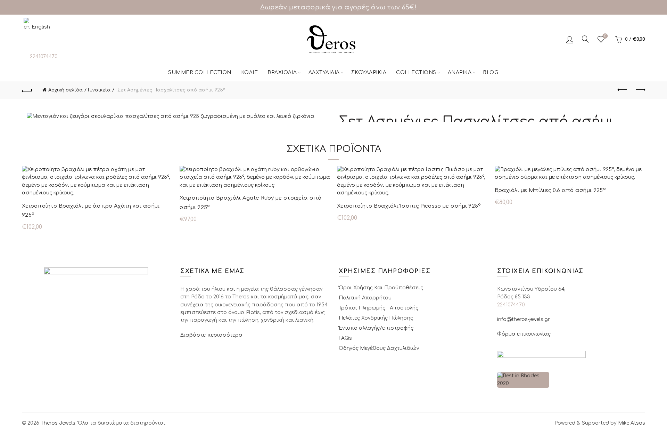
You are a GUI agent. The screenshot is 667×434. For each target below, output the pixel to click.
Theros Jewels (58, 423)
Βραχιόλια (282, 72)
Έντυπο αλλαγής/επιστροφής (376, 328)
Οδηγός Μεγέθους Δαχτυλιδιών (379, 348)
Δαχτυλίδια (324, 72)
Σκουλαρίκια (369, 72)
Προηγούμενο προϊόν (622, 90)
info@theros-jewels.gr (523, 319)
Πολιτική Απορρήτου (365, 297)
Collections (416, 72)
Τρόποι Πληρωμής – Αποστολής (378, 308)
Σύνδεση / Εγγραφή (570, 39)
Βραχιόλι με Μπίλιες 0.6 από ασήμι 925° (550, 190)
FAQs (345, 338)
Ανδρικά (460, 72)
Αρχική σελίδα (65, 90)
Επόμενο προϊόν (640, 90)
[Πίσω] (27, 90)
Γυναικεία (99, 90)
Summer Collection (199, 72)
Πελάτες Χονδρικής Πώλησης (376, 318)
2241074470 (44, 56)
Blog (490, 72)
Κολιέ (249, 72)
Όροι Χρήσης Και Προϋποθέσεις (381, 287)
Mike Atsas (631, 423)
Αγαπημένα (605, 36)
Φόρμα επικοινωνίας (524, 334)
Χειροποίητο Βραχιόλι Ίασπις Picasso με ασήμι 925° (409, 206)
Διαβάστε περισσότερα (211, 335)
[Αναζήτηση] (585, 39)
